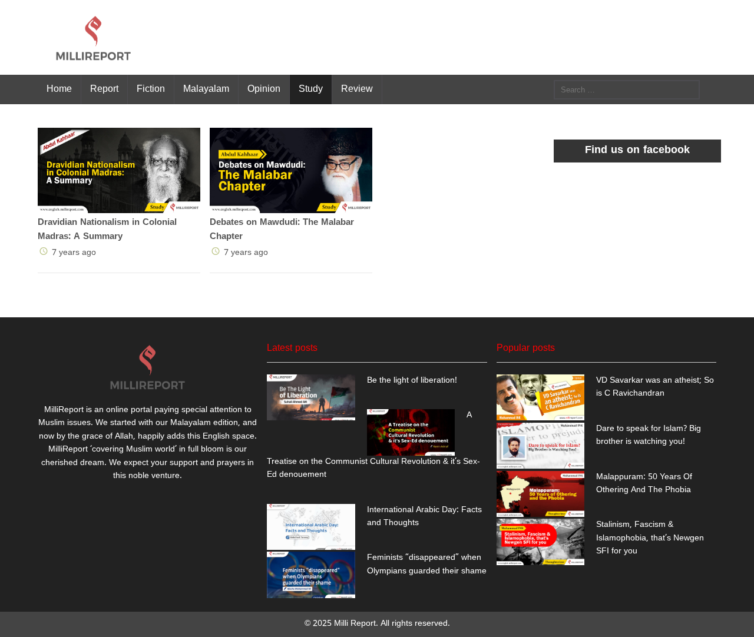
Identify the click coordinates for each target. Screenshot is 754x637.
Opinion (263, 88)
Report (104, 88)
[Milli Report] (93, 37)
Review (357, 88)
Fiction (151, 88)
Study (311, 88)
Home (59, 88)
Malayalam (206, 88)
